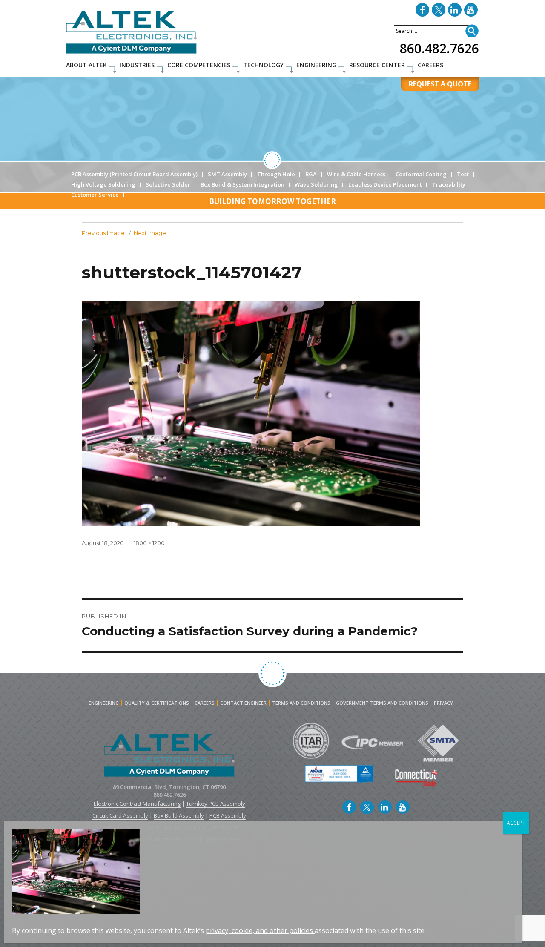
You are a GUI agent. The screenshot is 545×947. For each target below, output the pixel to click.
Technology (263, 65)
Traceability (448, 184)
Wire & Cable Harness (356, 174)
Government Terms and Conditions (382, 703)
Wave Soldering (316, 184)
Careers (430, 65)
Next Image (150, 233)
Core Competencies (198, 65)
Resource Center (377, 65)
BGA (311, 174)
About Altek (86, 65)
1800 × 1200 (149, 543)
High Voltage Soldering (103, 184)
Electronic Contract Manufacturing (137, 803)
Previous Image (103, 233)
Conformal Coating (421, 174)
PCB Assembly (227, 815)
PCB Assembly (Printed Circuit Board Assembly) (134, 174)
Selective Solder (168, 184)
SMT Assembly (227, 174)
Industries (137, 65)
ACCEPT (516, 822)
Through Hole (276, 174)
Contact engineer (243, 703)
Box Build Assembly (179, 815)
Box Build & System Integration (242, 184)
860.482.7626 (439, 48)
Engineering (316, 65)
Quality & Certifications (156, 703)
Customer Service (95, 194)
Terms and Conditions (301, 703)
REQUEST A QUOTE (440, 84)
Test (463, 174)
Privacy (443, 703)
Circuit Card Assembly (120, 815)
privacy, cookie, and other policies (259, 930)
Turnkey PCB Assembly (215, 803)
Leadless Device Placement (385, 184)
